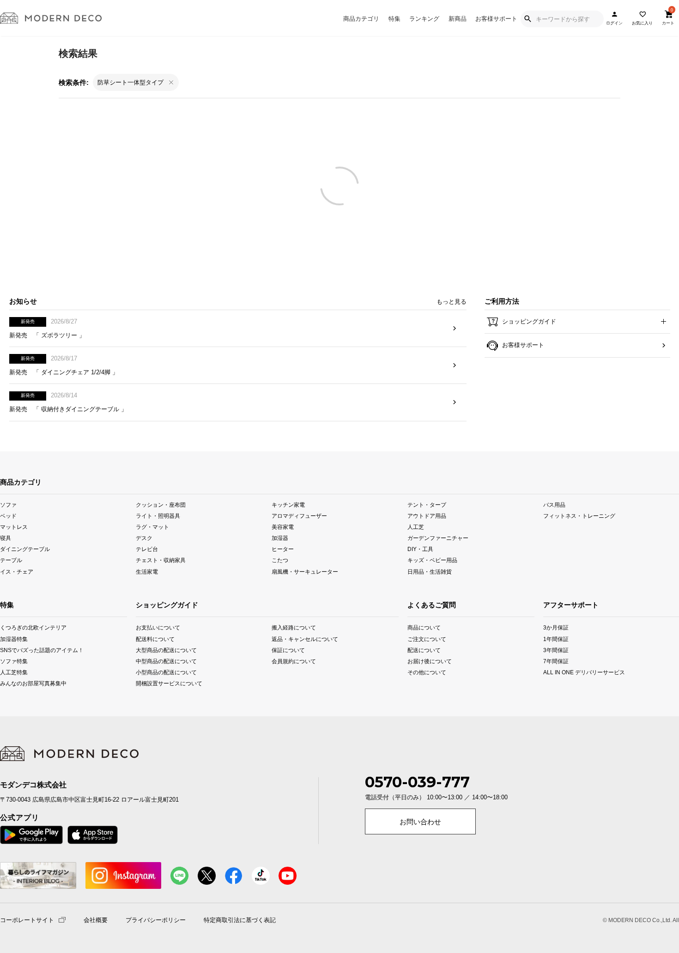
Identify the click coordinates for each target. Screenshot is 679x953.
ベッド (8, 515)
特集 (394, 18)
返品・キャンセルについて (299, 638)
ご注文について (420, 638)
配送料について (155, 638)
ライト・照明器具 (158, 515)
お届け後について (420, 660)
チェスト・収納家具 (161, 560)
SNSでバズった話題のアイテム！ (12, 649)
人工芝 (415, 526)
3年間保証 (556, 649)
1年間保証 (556, 638)
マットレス (14, 526)
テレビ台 (147, 548)
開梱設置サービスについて (163, 682)
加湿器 (280, 537)
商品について (420, 627)
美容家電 (283, 526)
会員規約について (294, 660)
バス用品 (554, 504)
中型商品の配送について (163, 660)
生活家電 (147, 571)
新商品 (458, 18)
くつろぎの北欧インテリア (12, 627)
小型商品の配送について (163, 671)
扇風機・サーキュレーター (305, 571)
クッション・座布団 (161, 504)
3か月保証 (556, 627)
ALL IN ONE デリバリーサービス (556, 671)
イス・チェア (16, 571)
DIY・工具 (420, 548)
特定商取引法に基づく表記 (240, 920)
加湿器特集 (12, 638)
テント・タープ (426, 504)
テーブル (11, 560)
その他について (420, 671)
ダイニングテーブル (25, 548)
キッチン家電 (288, 504)
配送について (420, 649)
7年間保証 (556, 660)
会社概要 (96, 920)
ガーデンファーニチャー (437, 537)
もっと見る (451, 301)
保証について (288, 649)
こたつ (280, 560)
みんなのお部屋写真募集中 (12, 682)
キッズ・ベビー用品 (432, 560)
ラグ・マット (152, 526)
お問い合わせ (420, 822)
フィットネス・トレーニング (579, 515)
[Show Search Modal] (527, 19)
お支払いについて (158, 627)
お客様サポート (496, 18)
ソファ (8, 504)
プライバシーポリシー (156, 920)
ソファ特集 (12, 660)
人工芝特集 (12, 671)
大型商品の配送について (163, 649)
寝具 (5, 537)
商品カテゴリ (361, 18)
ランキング (424, 18)
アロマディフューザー (299, 515)
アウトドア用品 (426, 515)
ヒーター (283, 548)
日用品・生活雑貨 (429, 571)
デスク (144, 537)
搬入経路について (294, 627)
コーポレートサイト (27, 919)
